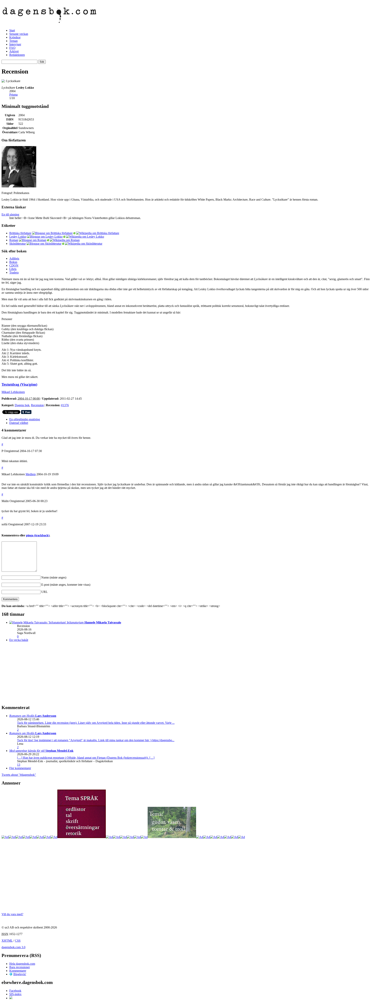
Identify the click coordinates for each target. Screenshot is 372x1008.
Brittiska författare (20, 233)
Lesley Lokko (17, 236)
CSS (18, 940)
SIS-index (15, 994)
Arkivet (14, 51)
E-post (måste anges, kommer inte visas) (65, 584)
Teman (13, 40)
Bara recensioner (19, 967)
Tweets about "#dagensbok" (19, 774)
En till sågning (10, 214)
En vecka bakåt (18, 640)
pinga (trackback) (37, 535)
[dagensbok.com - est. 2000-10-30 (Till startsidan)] (50, 20)
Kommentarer (17, 970)
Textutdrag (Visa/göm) (19, 384)
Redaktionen (17, 54)
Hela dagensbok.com (22, 963)
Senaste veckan (18, 34)
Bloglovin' (19, 974)
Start (12, 30)
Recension (37, 405)
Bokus (13, 262)
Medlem (31, 474)
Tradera (14, 272)
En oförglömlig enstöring (24, 419)
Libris (12, 269)
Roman (13, 240)
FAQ (12, 47)
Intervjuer (15, 44)
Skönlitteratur (17, 243)
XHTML (7, 940)
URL (44, 591)
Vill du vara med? (12, 914)
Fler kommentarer (20, 768)
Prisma (13, 94)
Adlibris (14, 258)
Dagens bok (22, 405)
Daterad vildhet (18, 422)
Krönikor (15, 37)
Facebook (15, 990)
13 (18, 764)
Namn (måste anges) (53, 577)
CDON (13, 265)
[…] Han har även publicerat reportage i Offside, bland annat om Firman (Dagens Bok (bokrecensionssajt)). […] (85, 757)
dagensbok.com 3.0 (13, 947)
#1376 (65, 405)
